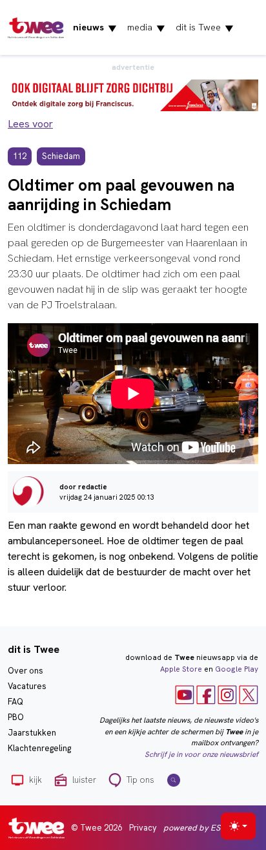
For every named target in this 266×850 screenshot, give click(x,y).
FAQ (15, 701)
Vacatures (27, 686)
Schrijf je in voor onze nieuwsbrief (201, 754)
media (146, 27)
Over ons (25, 670)
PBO (16, 717)
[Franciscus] (133, 94)
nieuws (95, 27)
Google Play (236, 669)
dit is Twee (205, 27)
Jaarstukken (32, 732)
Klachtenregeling (39, 748)
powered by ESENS (199, 827)
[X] (248, 694)
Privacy (143, 827)
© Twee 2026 (96, 827)
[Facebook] (206, 694)
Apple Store (181, 669)
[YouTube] (184, 694)
